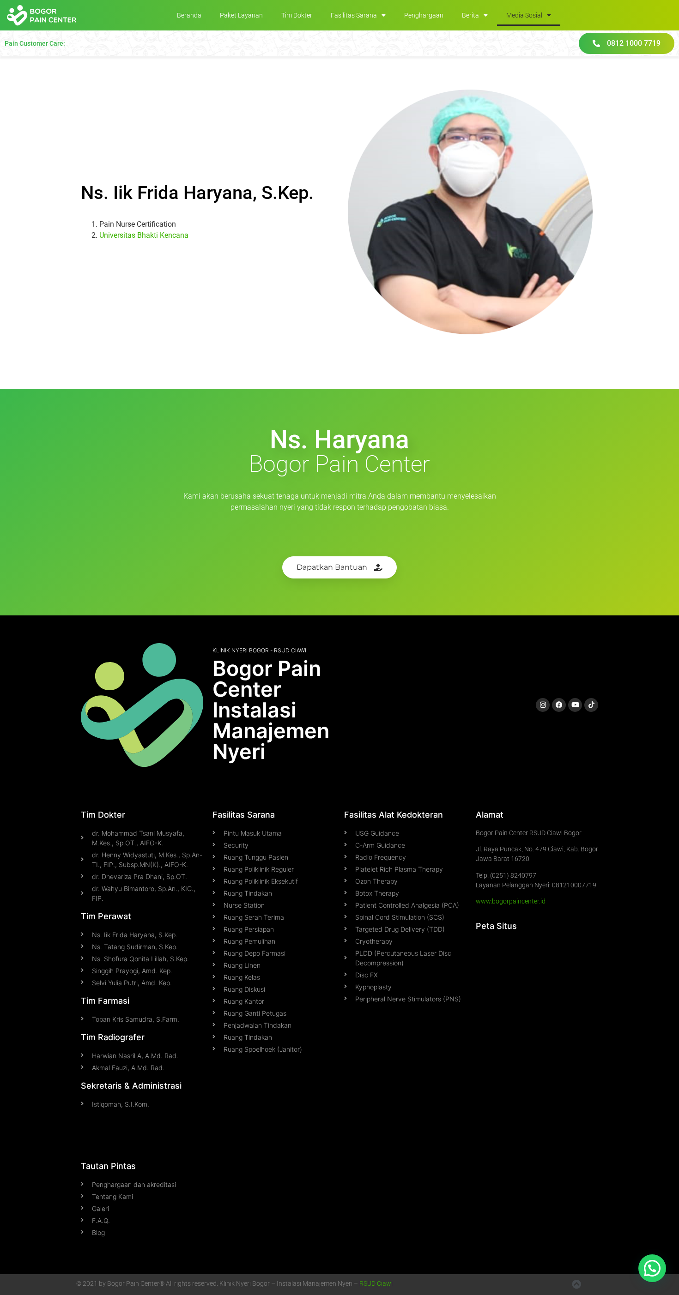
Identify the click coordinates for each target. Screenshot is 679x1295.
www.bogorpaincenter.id (511, 901)
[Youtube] (575, 705)
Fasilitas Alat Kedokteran (393, 814)
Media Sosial (524, 15)
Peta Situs (496, 926)
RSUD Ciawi (376, 1283)
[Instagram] (543, 705)
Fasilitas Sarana (354, 15)
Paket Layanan (241, 15)
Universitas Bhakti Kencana (143, 235)
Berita (470, 15)
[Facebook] (559, 705)
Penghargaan (423, 15)
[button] (652, 1268)
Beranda (189, 15)
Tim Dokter (296, 15)
